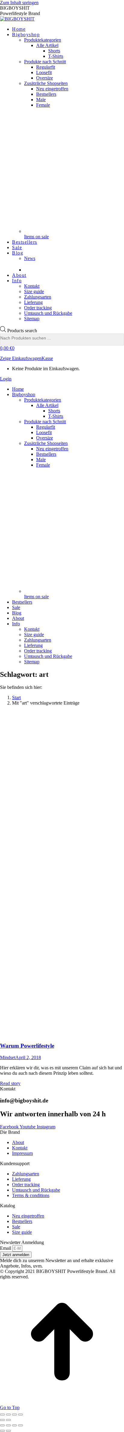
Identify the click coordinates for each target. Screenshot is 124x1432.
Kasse (47, 358)
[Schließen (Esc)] (2, 1414)
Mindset (7, 1057)
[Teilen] (8, 1414)
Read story (10, 1083)
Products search (22, 330)
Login (5, 378)
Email (6, 1248)
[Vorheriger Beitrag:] (2, 1431)
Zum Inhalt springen (19, 2)
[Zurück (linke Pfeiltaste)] (2, 1420)
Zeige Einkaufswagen (21, 358)
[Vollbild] (14, 1425)
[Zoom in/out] (20, 1425)
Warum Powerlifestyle (27, 1046)
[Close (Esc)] (2, 1425)
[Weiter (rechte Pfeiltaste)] (8, 1420)
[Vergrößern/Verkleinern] (20, 1414)
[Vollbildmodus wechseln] (14, 1414)
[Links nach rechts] (8, 1431)
